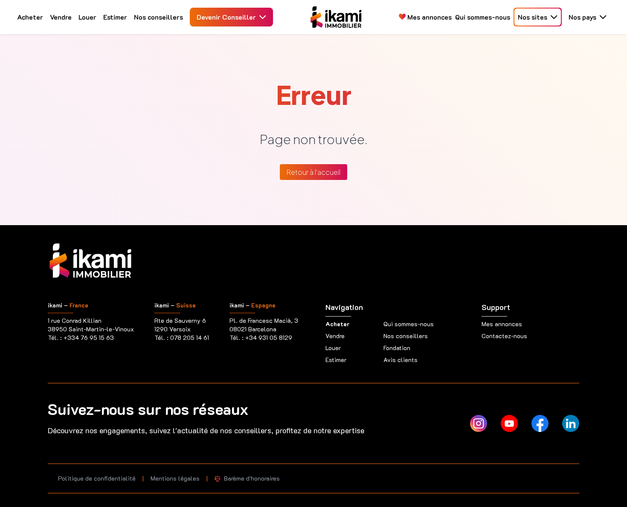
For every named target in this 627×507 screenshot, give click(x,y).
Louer (87, 16)
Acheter (30, 16)
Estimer (115, 16)
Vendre (61, 16)
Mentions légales (175, 478)
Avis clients (400, 360)
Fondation (396, 348)
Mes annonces (429, 16)
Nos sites (532, 16)
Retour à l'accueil (313, 172)
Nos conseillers (158, 16)
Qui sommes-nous (482, 16)
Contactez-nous (504, 336)
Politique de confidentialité (97, 478)
